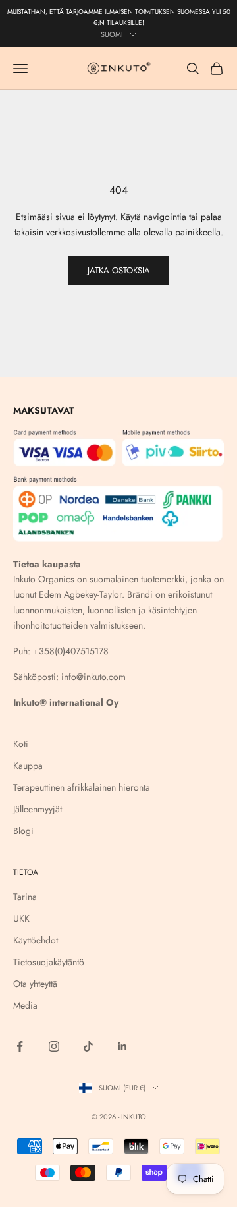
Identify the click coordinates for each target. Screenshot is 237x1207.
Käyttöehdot (35, 940)
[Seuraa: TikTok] (88, 1046)
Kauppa (28, 765)
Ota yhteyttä (35, 983)
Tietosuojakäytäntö (48, 961)
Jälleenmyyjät (37, 809)
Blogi (23, 830)
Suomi (112, 34)
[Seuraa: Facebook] (19, 1046)
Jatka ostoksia (119, 270)
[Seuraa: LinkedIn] (122, 1046)
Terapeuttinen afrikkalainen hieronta (81, 787)
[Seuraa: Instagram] (54, 1046)
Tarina (25, 896)
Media (25, 1005)
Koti (20, 743)
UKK (21, 918)
